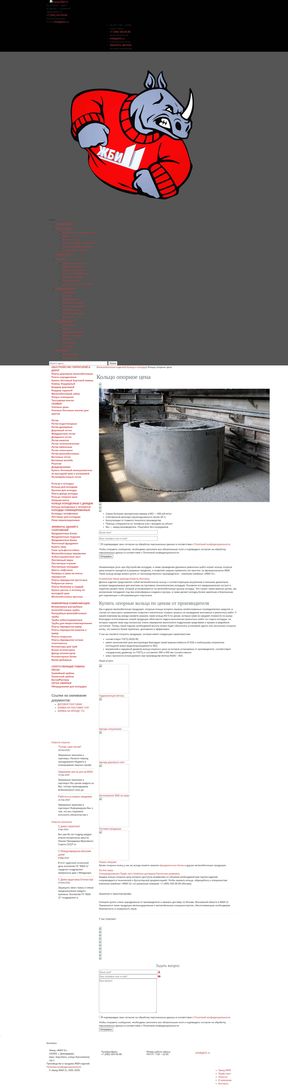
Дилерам (66, 296)
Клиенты (66, 328)
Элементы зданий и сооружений (78, 243)
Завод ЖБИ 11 (66, 224)
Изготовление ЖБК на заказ (76, 273)
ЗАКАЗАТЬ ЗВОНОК (120, 45)
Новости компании (72, 335)
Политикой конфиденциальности (212, 544)
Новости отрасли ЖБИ (73, 306)
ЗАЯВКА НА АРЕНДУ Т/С (71, 711)
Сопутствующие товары (74, 250)
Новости (222, 1077)
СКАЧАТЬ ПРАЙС (73, 719)
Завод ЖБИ (224, 1070)
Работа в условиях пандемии (75, 796)
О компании (64, 321)
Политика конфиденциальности (63, 1067)
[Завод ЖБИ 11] (59, 1)
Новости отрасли (61, 742)
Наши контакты (70, 354)
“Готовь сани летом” (69, 746)
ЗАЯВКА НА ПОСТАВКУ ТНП (73, 707)
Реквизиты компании (73, 332)
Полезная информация (73, 313)
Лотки (65, 236)
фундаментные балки (172, 865)
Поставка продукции (72, 277)
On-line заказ (106, 870)
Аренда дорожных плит (74, 270)
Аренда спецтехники (72, 266)
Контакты (63, 350)
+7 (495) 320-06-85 (56, 15)
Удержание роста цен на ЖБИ (75, 771)
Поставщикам (69, 292)
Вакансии (67, 339)
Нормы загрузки (70, 280)
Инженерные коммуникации (76, 246)
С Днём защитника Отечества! (75, 879)
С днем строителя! (69, 826)
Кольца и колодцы (71, 239)
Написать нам (69, 357)
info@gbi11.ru (61, 21)
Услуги (61, 259)
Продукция (63, 228)
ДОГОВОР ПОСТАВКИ (70, 704)
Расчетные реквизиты (168, 873)
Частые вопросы (70, 310)
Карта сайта (68, 317)
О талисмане (68, 346)
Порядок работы (70, 299)
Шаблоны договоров (72, 303)
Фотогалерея (68, 342)
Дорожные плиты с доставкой (77, 284)
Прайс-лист (64, 254)
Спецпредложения (109, 873)
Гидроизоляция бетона (73, 263)
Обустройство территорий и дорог (79, 232)
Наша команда (69, 325)
